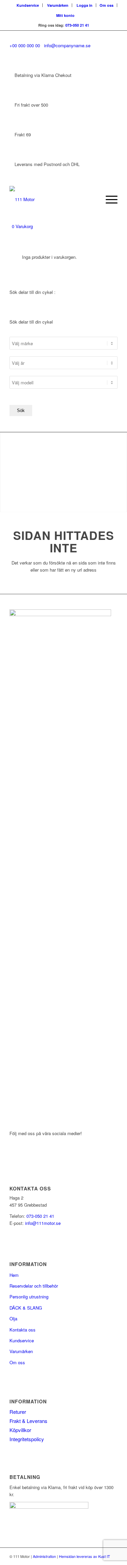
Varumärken (57, 5)
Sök (21, 410)
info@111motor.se (43, 1223)
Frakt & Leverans (28, 1420)
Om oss (106, 5)
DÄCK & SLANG (25, 1308)
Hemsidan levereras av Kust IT (84, 1556)
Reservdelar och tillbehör (33, 1286)
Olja (13, 1318)
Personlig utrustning (28, 1296)
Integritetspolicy (26, 1439)
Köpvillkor (20, 1429)
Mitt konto (65, 15)
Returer (17, 1411)
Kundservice (28, 5)
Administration (44, 1556)
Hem (14, 1275)
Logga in (84, 5)
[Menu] (108, 199)
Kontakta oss (22, 1329)
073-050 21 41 (77, 25)
